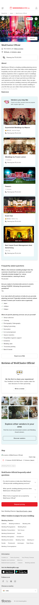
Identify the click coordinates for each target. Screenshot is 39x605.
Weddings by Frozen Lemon (15, 157)
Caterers (3, 523)
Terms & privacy (14, 557)
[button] (19, 380)
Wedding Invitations (14, 523)
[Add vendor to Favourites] (36, 18)
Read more (5, 92)
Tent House (21, 530)
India (7, 590)
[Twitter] (7, 581)
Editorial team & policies (8, 563)
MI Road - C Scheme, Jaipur (12, 52)
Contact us (4, 557)
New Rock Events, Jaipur (24, 511)
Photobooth (11, 543)
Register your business (8, 560)
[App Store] (7, 573)
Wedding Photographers (8, 527)
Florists (19, 533)
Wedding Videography (7, 536)
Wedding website (30, 563)
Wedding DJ (30, 540)
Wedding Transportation (8, 530)
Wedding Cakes (20, 540)
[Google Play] (21, 573)
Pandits (3, 543)
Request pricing (19, 504)
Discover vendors (19, 438)
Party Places (29, 543)
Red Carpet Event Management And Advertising (18, 246)
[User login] (36, 8)
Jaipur (12, 13)
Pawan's (8, 186)
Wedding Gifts (26, 523)
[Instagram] (15, 581)
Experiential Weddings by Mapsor (17, 127)
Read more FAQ (19, 356)
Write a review (19, 389)
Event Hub (9, 216)
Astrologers (20, 543)
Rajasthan (4, 13)
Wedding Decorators (7, 540)
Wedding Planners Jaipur (8, 466)
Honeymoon (20, 536)
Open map (32, 457)
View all (32, 38)
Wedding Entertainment (8, 533)
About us (19, 560)
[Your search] (2, 18)
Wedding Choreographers (8, 546)
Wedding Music (22, 527)
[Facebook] (3, 581)
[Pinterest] (11, 581)
